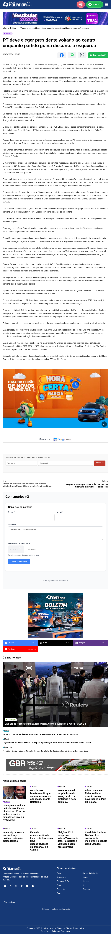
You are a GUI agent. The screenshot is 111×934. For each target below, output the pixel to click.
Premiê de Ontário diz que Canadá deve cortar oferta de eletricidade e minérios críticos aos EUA (45, 751)
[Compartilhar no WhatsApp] (72, 55)
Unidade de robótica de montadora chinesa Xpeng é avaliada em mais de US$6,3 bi (45, 724)
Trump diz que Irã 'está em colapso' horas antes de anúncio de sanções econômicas (40, 734)
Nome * (11, 512)
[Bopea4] (17, 4)
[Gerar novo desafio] (20, 549)
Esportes (86, 889)
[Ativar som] (104, 424)
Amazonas (61, 877)
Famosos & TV (63, 881)
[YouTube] (27, 886)
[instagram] (16, 886)
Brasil (59, 885)
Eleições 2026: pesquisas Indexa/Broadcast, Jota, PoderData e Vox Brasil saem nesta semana (68, 839)
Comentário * (13, 524)
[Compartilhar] (82, 55)
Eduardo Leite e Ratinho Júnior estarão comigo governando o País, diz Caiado (96, 796)
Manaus (85, 881)
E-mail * (60, 512)
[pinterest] (21, 886)
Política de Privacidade (61, 931)
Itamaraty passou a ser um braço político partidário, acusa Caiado (13, 836)
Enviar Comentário (19, 561)
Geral (59, 893)
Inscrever (100, 463)
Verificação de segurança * (19, 543)
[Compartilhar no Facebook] (61, 55)
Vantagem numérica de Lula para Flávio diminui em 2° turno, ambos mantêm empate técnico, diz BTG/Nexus (14, 812)
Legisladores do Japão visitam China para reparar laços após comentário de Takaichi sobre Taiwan (47, 742)
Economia (61, 889)
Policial (85, 877)
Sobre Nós (45, 931)
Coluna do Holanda (90, 873)
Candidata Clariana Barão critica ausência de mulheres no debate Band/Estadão (96, 838)
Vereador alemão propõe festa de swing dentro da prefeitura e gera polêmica (67, 796)
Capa (59, 873)
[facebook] (5, 886)
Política (13, 28)
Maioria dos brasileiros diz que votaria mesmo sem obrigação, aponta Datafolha (41, 796)
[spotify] (32, 886)
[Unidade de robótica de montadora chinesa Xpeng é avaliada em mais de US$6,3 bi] (55, 694)
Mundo (85, 885)
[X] (10, 886)
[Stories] (81, 4)
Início (5, 28)
